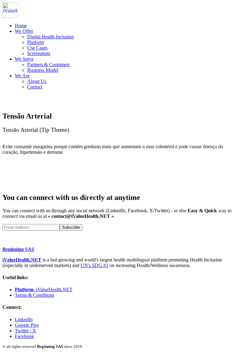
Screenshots (38, 53)
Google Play (27, 325)
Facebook (24, 336)
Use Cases (37, 47)
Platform (35, 42)
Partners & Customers (48, 64)
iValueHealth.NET (21, 259)
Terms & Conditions (34, 295)
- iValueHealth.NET (44, 289)
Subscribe (71, 227)
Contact (34, 86)
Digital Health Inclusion (50, 36)
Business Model (42, 70)
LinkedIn (24, 319)
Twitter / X (25, 330)
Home (21, 25)
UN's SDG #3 (94, 265)
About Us (36, 81)
